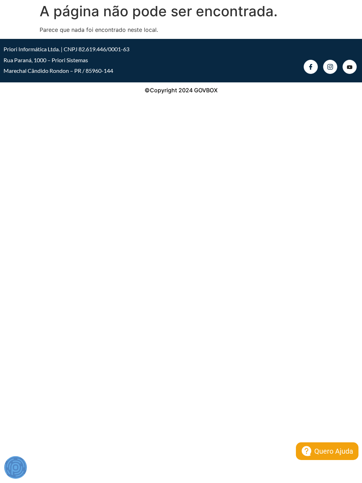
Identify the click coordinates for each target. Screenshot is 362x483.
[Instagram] (330, 67)
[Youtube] (350, 67)
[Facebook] (311, 67)
